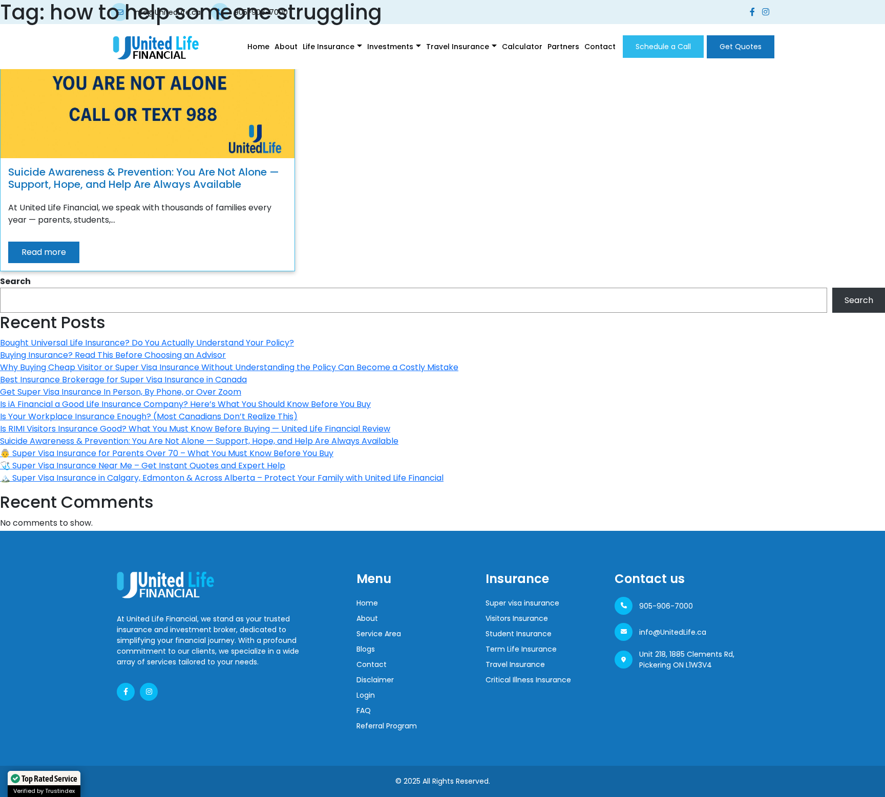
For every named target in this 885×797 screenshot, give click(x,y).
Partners (563, 46)
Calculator (522, 46)
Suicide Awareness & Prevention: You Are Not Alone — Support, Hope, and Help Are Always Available (199, 441)
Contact (600, 46)
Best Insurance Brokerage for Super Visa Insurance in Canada (123, 379)
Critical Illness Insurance (528, 680)
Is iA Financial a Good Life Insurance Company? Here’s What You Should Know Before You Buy (185, 404)
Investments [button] (390, 46)
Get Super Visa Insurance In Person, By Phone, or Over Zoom (120, 392)
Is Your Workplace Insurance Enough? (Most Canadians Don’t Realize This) (149, 416)
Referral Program (386, 726)
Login (365, 695)
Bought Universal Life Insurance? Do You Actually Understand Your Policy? (147, 343)
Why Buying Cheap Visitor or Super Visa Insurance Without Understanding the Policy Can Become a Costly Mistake (229, 367)
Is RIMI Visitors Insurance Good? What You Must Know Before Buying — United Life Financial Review (195, 429)
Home (258, 46)
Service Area (378, 634)
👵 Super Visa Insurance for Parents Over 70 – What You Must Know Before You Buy (166, 453)
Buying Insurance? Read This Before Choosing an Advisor (113, 355)
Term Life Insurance (521, 649)
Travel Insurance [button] (457, 46)
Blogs (365, 649)
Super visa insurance (522, 603)
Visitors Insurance (517, 618)
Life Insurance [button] (328, 46)
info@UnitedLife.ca (672, 632)
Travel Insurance (515, 664)
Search (15, 281)
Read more (44, 252)
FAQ (363, 710)
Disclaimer (375, 680)
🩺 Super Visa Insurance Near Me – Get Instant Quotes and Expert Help (142, 465)
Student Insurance (519, 634)
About (286, 46)
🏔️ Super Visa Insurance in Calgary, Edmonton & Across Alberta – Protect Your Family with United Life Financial (222, 478)
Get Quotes (741, 46)
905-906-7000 (666, 606)
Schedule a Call (663, 46)
